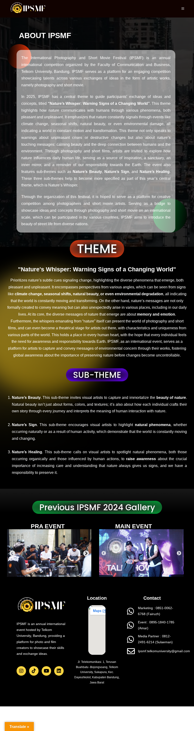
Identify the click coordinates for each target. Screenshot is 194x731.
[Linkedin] (59, 671)
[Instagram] (21, 671)
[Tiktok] (34, 671)
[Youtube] (46, 671)
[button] (12, 553)
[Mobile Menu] (182, 8)
